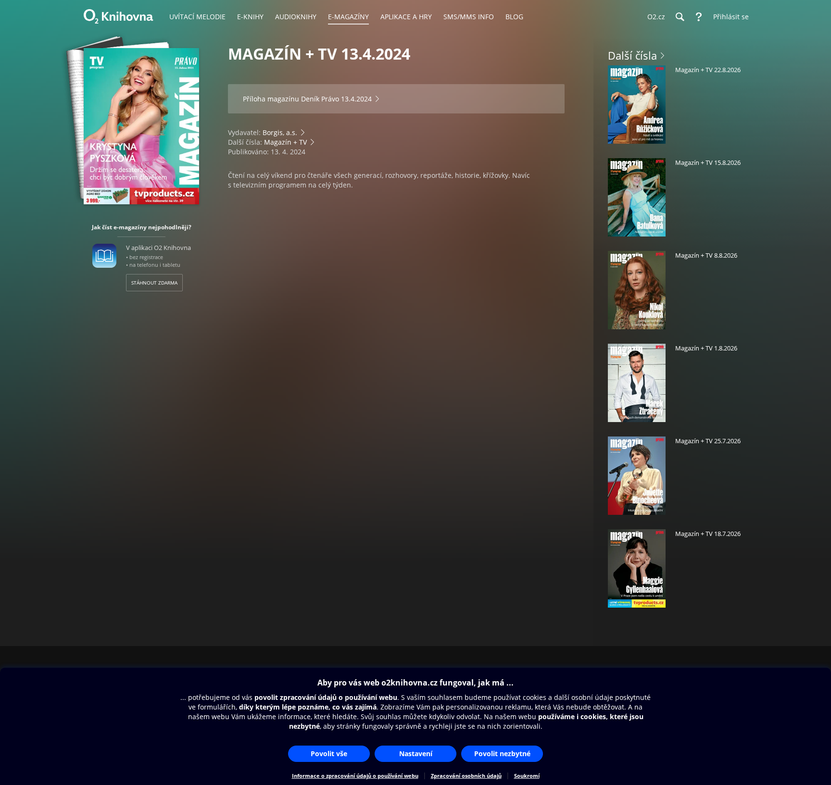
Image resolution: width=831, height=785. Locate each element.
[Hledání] (679, 17)
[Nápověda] (698, 17)
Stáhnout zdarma (154, 282)
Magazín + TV (285, 142)
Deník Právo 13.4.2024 (336, 98)
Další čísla (632, 55)
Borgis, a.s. (280, 132)
